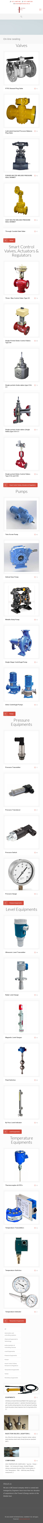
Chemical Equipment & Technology (11, 1340)
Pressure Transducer (12, 810)
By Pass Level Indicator (13, 1123)
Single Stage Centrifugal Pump (16, 662)
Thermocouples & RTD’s (14, 1185)
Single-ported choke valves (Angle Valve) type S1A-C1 (17, 430)
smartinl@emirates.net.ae (22, 3)
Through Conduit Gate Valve (15, 231)
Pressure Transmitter (12, 767)
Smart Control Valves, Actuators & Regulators (11, 1364)
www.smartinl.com (24, 1519)
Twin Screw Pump (11, 534)
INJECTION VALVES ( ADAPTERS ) (17, 1434)
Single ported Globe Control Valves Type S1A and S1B (17, 475)
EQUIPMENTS (10, 1397)
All (5, 1329)
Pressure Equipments (11, 1355)
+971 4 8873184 (28, 1)
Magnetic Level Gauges (13, 1037)
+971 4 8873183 (16, 1)
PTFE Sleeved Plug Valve (14, 88)
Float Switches (10, 1080)
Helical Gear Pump (11, 577)
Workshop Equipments (11, 1377)
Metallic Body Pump (12, 619)
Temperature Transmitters (14, 1228)
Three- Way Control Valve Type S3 (17, 298)
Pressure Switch (11, 852)
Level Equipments (10, 1351)
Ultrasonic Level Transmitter (15, 952)
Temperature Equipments (12, 1369)
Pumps (7, 1359)
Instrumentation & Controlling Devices (10, 1346)
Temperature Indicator (13, 1312)
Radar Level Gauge (12, 995)
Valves (6, 1374)
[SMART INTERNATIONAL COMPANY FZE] (21, 10)
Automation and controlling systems (10, 1334)
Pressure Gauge (11, 894)
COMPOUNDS (10, 1460)
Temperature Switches (13, 1270)
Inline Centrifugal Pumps (14, 705)
